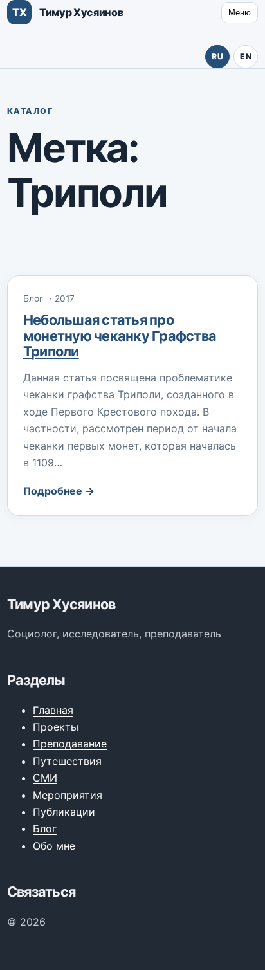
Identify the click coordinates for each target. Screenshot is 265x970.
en (245, 56)
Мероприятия (67, 795)
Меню (239, 12)
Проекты (55, 726)
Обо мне (54, 845)
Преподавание (70, 743)
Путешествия (67, 761)
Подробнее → (59, 490)
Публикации (64, 811)
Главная (53, 710)
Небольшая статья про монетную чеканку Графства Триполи (119, 335)
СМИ (45, 777)
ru (217, 56)
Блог (45, 828)
